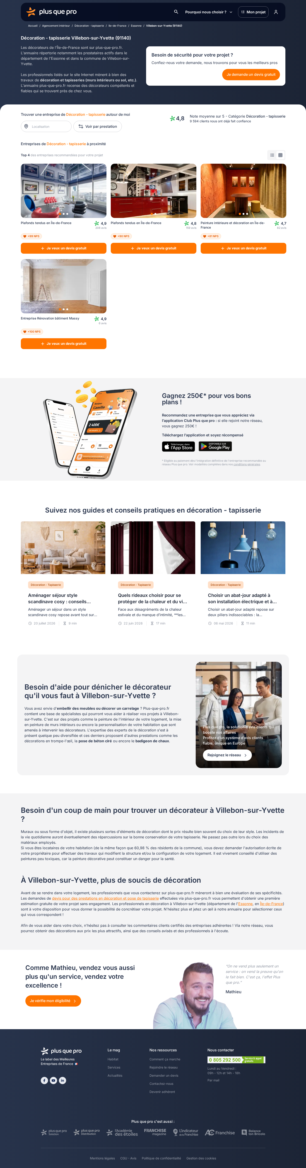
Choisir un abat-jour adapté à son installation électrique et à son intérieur (240, 602)
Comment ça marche (164, 1059)
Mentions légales (102, 1158)
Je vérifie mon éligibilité (50, 1000)
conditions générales (247, 464)
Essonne (136, 25)
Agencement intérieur (56, 25)
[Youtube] (53, 1080)
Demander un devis (163, 1075)
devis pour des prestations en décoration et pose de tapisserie (105, 898)
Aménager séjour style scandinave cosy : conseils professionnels (57, 602)
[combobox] (48, 126)
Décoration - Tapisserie (46, 584)
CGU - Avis (128, 1158)
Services (114, 1067)
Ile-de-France (117, 25)
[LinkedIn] (62, 1080)
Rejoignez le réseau (224, 755)
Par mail (213, 1080)
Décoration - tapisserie (89, 25)
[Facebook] (44, 1080)
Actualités (115, 1075)
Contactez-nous (161, 1083)
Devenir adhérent (162, 1092)
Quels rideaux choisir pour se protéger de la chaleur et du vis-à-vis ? (152, 602)
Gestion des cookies (201, 1158)
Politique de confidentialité (161, 1158)
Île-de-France (271, 903)
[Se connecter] (276, 12)
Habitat (113, 1059)
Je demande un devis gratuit (251, 74)
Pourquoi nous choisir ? (205, 12)
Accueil (33, 25)
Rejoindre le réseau (163, 1067)
